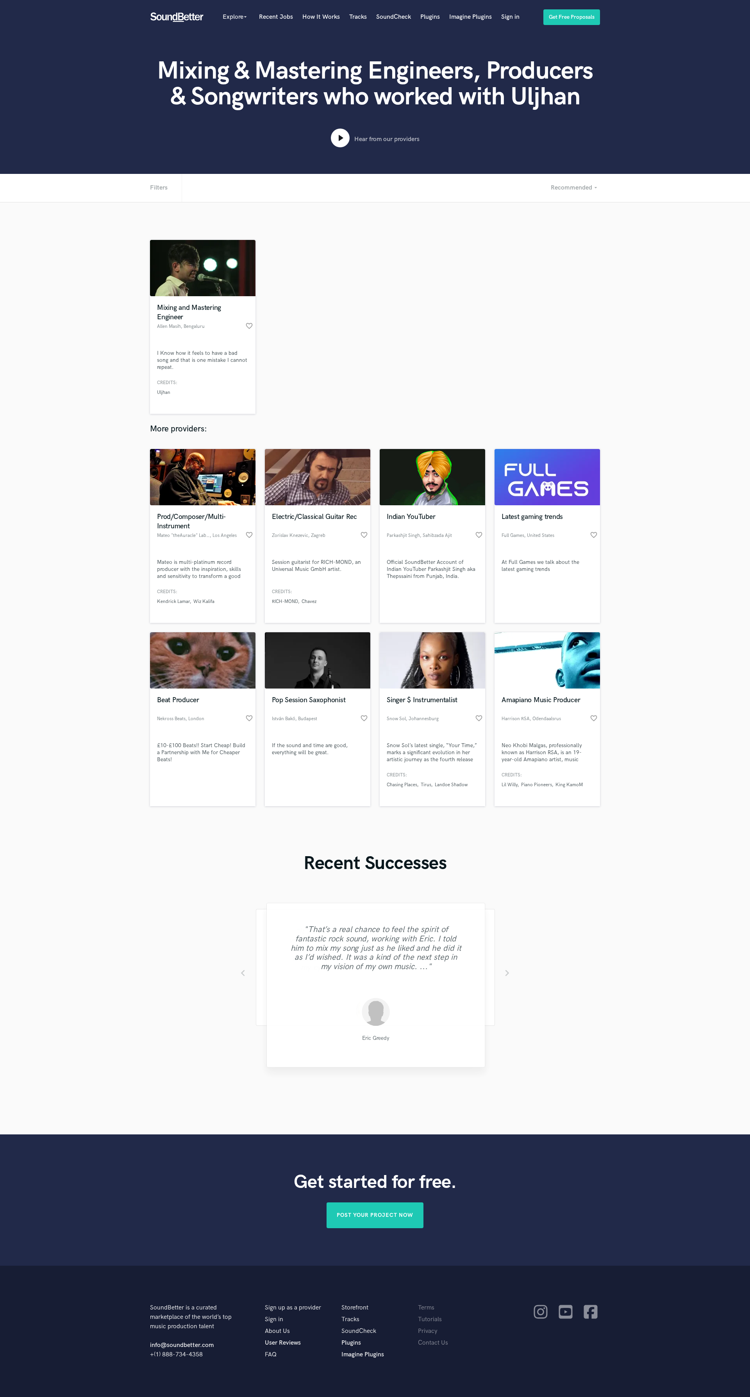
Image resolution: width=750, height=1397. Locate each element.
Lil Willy (510, 785)
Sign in (510, 17)
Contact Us (433, 1343)
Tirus (426, 785)
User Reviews (283, 1343)
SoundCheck (393, 17)
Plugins (430, 17)
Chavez (309, 602)
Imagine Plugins (470, 17)
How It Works (321, 17)
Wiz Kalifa (203, 602)
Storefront (354, 1307)
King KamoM (569, 785)
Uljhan (163, 392)
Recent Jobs (276, 17)
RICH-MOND (285, 602)
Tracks (358, 17)
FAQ (271, 1354)
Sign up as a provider (293, 1307)
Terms (426, 1307)
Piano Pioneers (536, 785)
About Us (277, 1331)
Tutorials (430, 1319)
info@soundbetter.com (182, 1345)
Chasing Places (402, 785)
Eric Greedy (375, 1038)
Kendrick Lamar (173, 602)
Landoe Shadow (451, 785)
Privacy (428, 1331)
